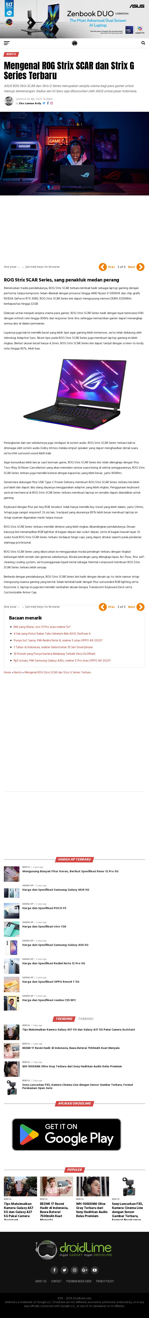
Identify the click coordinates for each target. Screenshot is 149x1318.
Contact (56, 1281)
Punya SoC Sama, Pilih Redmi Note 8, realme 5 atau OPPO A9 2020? (58, 640)
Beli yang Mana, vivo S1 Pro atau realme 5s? (42, 627)
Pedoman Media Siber (78, 1281)
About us (41, 1281)
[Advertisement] (74, 228)
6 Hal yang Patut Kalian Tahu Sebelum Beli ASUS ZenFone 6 (52, 633)
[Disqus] (74, 735)
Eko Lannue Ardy (30, 103)
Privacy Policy (105, 1281)
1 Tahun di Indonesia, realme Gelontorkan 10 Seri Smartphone (53, 647)
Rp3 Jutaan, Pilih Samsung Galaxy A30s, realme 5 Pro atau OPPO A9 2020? (62, 660)
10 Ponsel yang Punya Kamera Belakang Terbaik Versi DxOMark (54, 653)
